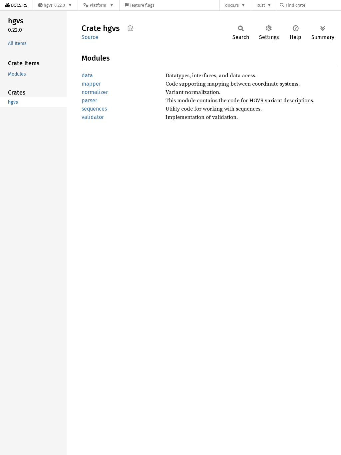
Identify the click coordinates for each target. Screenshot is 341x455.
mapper (91, 84)
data (87, 75)
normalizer (95, 92)
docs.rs (232, 5)
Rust (260, 5)
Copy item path (130, 28)
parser (89, 100)
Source (90, 37)
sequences (94, 109)
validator (93, 117)
